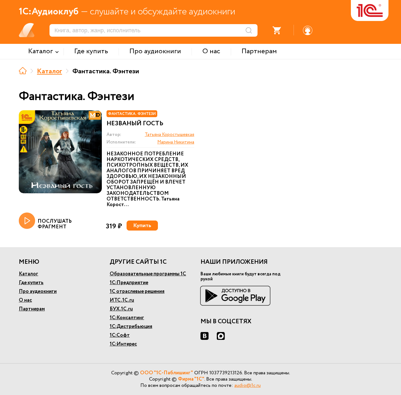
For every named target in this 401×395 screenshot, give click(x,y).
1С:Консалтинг (127, 317)
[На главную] (23, 70)
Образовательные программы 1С (148, 274)
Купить (142, 225)
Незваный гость (135, 123)
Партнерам (32, 309)
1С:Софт (120, 335)
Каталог (49, 71)
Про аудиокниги (38, 291)
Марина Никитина (175, 142)
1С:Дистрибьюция (131, 326)
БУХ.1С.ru (121, 309)
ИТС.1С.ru (122, 300)
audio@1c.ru (247, 385)
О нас (25, 300)
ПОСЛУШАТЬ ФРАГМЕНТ (55, 224)
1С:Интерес (123, 344)
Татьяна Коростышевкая (169, 135)
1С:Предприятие (129, 282)
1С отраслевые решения (137, 291)
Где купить (31, 282)
